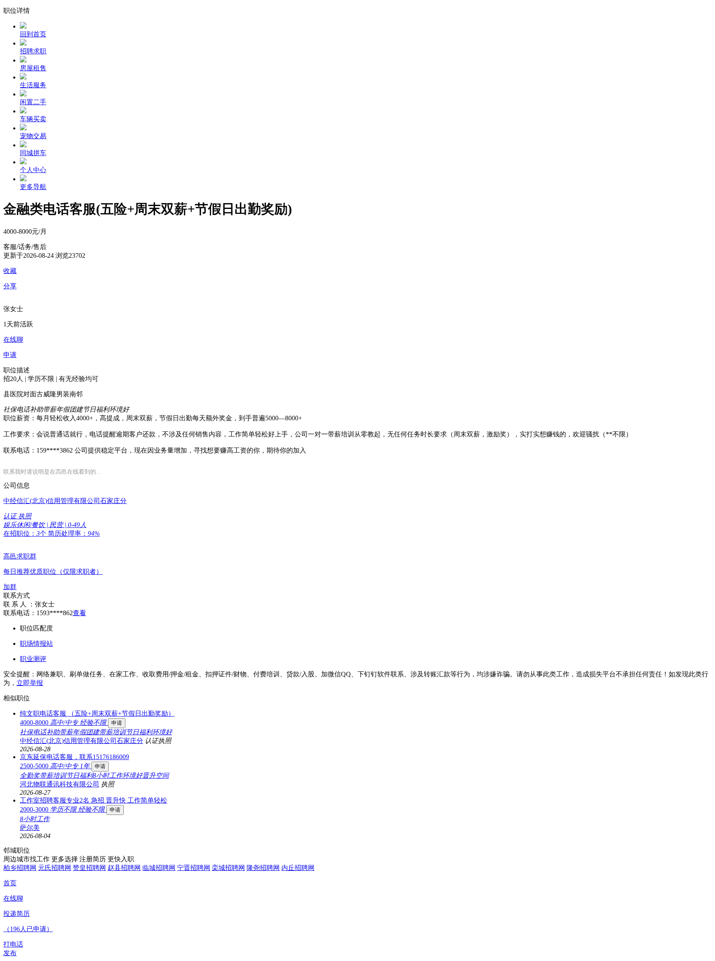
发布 (10, 952)
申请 (116, 723)
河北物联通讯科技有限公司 (59, 784)
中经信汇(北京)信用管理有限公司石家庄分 (81, 740)
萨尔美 (30, 827)
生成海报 (700, 897)
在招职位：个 (25, 533)
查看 (79, 612)
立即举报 (30, 682)
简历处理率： (74, 533)
